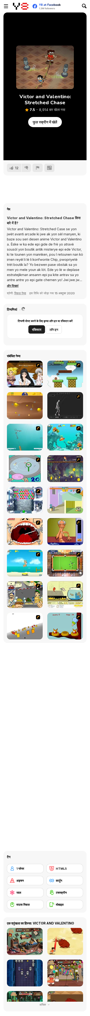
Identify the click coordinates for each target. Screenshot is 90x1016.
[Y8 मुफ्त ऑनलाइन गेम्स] (20, 6)
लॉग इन (54, 330)
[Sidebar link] (6, 6)
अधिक (43, 1004)
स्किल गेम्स (20, 293)
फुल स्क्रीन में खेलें (45, 122)
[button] (12, 285)
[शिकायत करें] (38, 168)
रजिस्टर (36, 330)
